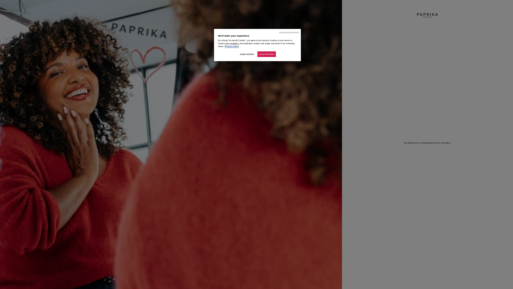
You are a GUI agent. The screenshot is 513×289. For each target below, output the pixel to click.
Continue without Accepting (289, 32)
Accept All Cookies (266, 54)
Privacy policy (231, 46)
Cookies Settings (247, 54)
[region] (257, 45)
